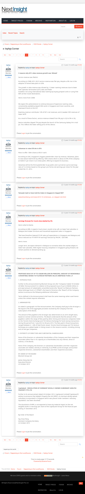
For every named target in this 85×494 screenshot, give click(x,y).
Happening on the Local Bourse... (34, 469)
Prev (10, 55)
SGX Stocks (51, 469)
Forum (19, 469)
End (60, 55)
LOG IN (72, 21)
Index (4, 33)
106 (51, 55)
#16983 (80, 65)
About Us (62, 21)
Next (55, 55)
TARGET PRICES (17, 21)
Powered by (37, 461)
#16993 (80, 265)
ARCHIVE (38, 21)
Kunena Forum (46, 461)
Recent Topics (13, 33)
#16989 (80, 185)
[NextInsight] (14, 10)
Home (13, 469)
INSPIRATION (50, 21)
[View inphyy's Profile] (8, 67)
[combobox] (67, 26)
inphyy (8, 65)
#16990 (80, 213)
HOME (5, 21)
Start (5, 55)
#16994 (80, 380)
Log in (23, 133)
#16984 (80, 140)
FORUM (29, 21)
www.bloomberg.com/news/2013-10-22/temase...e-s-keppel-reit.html (42, 197)
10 (43, 55)
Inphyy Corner (39, 68)
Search (79, 26)
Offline (8, 69)
